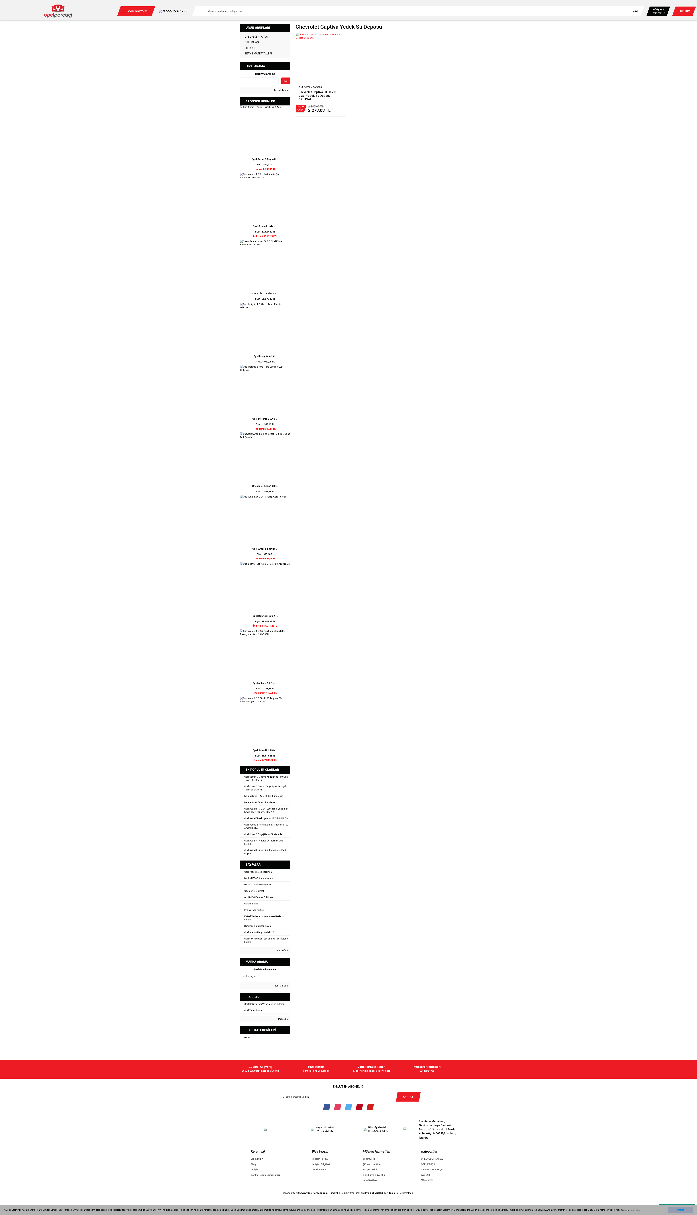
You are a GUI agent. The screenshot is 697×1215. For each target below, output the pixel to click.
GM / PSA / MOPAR (310, 87)
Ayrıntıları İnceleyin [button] (630, 1210)
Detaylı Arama (281, 90)
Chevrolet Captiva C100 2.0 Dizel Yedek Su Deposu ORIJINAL (317, 95)
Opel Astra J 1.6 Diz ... (265, 226)
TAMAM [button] (680, 1210)
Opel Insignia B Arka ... (265, 418)
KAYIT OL (408, 1096)
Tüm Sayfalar (281, 950)
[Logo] (58, 11)
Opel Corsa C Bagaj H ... (265, 159)
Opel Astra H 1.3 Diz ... (265, 750)
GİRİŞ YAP (658, 9)
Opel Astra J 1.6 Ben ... (265, 683)
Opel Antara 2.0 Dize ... (265, 548)
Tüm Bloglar (282, 1019)
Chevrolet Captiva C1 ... (265, 293)
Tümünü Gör (427, 1180)
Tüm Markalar (281, 985)
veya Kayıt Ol (659, 13)
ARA (635, 11)
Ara (286, 81)
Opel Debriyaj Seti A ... (265, 616)
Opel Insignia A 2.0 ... (265, 356)
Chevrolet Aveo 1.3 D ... (265, 486)
